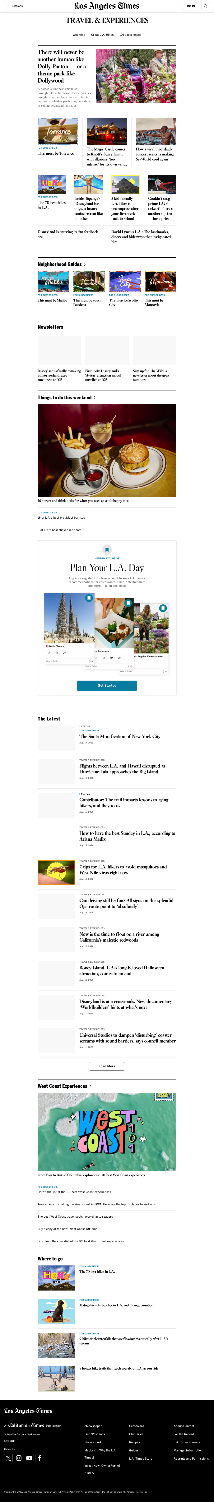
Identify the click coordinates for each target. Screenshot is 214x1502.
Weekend (79, 34)
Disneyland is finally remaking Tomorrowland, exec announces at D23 (59, 376)
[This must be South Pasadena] (89, 281)
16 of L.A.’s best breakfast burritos (61, 517)
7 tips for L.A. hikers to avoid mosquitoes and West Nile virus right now (123, 870)
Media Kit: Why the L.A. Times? (100, 1454)
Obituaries (136, 1434)
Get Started (107, 685)
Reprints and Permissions (191, 1458)
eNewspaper (93, 1426)
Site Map (9, 1441)
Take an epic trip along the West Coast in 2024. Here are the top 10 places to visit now (97, 1204)
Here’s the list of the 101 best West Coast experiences (74, 1192)
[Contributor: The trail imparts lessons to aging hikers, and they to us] (56, 805)
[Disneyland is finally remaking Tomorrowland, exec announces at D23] (59, 350)
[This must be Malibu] (53, 281)
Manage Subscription (188, 1450)
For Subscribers (48, 148)
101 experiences (130, 34)
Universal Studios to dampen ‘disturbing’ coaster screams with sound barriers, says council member (127, 1038)
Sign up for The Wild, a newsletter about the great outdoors (151, 376)
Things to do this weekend (65, 397)
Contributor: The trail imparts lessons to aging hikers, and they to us (123, 803)
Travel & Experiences (92, 760)
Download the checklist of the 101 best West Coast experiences (81, 1241)
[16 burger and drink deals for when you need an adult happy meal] (107, 450)
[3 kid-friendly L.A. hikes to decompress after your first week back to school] (125, 184)
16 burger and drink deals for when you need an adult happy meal (83, 501)
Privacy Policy (68, 1492)
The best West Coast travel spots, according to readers (75, 1216)
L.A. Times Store (140, 1458)
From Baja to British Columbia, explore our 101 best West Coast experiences (91, 1175)
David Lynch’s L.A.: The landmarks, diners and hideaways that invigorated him (141, 237)
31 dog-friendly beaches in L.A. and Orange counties (116, 1305)
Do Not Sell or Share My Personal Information (125, 1492)
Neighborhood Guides (60, 264)
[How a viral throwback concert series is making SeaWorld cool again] (156, 131)
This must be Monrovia (154, 303)
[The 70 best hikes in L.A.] (52, 184)
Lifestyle (84, 727)
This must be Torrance (56, 154)
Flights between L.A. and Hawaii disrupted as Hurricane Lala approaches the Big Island (122, 769)
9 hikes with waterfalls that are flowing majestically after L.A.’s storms (123, 1341)
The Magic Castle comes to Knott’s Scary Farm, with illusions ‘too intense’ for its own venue (107, 156)
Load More (107, 1066)
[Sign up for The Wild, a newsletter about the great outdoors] (154, 350)
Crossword (136, 1426)
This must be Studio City (123, 303)
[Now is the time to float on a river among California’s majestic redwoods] (56, 939)
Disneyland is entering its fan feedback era (68, 234)
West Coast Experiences (62, 1086)
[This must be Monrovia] (160, 281)
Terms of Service (52, 1492)
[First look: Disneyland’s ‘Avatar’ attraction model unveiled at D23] (107, 350)
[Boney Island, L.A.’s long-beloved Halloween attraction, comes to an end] (56, 973)
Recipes (134, 1442)
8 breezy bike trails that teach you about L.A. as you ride (118, 1368)
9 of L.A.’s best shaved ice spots (59, 530)
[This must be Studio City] (125, 281)
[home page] (107, 6)
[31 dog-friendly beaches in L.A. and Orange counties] (56, 1311)
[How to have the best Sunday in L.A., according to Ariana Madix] (56, 839)
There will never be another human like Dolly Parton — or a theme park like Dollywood (62, 66)
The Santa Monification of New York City (119, 736)
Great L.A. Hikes (102, 34)
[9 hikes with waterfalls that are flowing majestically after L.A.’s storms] (56, 1345)
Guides (134, 1450)
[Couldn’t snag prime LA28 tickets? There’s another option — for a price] (162, 184)
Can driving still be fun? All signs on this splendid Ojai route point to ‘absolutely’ (126, 903)
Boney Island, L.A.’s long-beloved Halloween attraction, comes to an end (121, 971)
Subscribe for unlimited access (22, 1434)
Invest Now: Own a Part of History (102, 1469)
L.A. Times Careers (187, 1442)
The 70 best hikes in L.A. (52, 205)
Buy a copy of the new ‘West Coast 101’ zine (67, 1229)
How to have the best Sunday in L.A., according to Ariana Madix (127, 836)
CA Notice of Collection (88, 1492)
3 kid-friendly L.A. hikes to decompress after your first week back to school (125, 209)
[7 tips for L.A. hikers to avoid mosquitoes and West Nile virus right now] (56, 872)
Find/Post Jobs (94, 1434)
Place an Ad (92, 1442)
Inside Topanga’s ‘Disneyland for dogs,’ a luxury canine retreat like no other (88, 209)
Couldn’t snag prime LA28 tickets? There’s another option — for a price (160, 209)
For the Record (184, 1434)
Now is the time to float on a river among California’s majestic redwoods (119, 937)
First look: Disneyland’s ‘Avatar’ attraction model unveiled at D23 (103, 376)
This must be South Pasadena (87, 303)
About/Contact (184, 1426)
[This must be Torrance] (58, 131)
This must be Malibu (52, 300)
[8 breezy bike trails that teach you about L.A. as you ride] (56, 1378)
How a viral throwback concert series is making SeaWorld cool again (155, 154)
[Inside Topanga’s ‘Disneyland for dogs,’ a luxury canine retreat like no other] (88, 184)
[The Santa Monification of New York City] (56, 738)
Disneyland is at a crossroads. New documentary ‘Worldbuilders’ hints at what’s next (125, 1004)
